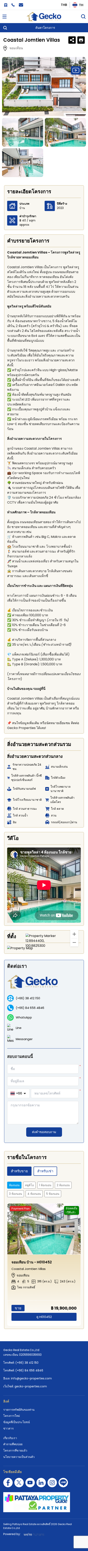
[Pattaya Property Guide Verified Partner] (44, 1502)
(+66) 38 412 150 (28, 998)
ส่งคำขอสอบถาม (44, 1132)
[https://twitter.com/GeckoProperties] (19, 1482)
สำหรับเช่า (45, 1171)
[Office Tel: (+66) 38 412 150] (5, 5)
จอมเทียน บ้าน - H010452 (31, 1262)
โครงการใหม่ (11, 1416)
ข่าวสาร (8, 1428)
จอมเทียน (16, 48)
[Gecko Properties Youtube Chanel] (30, 1482)
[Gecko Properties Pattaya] (43, 16)
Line (18, 1028)
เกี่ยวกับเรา (10, 1438)
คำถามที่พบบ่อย (13, 1444)
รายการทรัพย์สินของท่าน (19, 1410)
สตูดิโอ (29, 1185)
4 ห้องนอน (34, 1194)
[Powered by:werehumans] (33, 1534)
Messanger (24, 1039)
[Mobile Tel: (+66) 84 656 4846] (13, 5)
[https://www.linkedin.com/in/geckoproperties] (41, 1482)
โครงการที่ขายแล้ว (15, 1450)
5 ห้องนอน (52, 1194)
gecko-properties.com (31, 1386)
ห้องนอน (14, 1185)
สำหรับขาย (19, 1171)
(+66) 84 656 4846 (30, 1008)
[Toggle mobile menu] (4, 16)
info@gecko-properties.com (31, 1378)
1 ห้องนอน (45, 1185)
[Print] (81, 40)
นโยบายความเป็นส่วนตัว (19, 1457)
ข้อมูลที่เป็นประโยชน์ (16, 1422)
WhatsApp (24, 1017)
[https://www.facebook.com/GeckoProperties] (8, 1482)
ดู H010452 (44, 1317)
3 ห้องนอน (15, 1194)
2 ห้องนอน (63, 1185)
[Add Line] (63, 1482)
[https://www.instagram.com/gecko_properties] (52, 1482)
